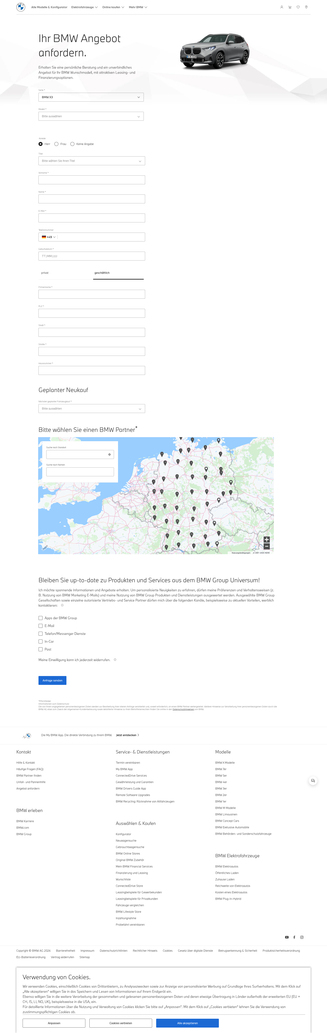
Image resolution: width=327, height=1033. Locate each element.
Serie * (41, 90)
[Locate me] (109, 454)
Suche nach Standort (56, 447)
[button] (267, 539)
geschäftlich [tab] (102, 272)
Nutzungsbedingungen (241, 553)
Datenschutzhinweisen (183, 709)
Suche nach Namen (55, 464)
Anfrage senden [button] (52, 680)
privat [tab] (45, 272)
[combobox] (80, 454)
